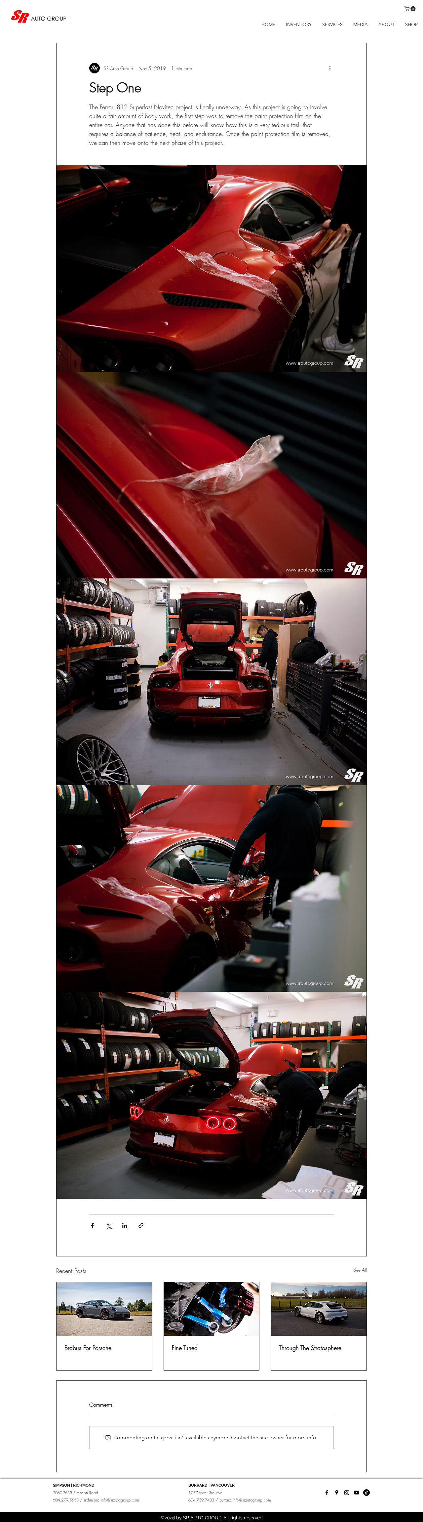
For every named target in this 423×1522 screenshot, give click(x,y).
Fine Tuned (185, 1348)
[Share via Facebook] (92, 1225)
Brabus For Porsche (87, 1348)
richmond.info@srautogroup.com (111, 1500)
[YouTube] (356, 1492)
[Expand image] (358, 173)
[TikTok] (366, 1492)
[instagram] (346, 1492)
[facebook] (327, 1492)
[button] (410, 8)
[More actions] (330, 68)
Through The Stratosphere (310, 1348)
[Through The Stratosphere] (318, 1309)
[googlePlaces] (336, 1492)
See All (360, 1270)
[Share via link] (141, 1225)
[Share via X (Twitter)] (108, 1225)
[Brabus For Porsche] (104, 1309)
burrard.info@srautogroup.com (245, 1500)
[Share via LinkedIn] (125, 1225)
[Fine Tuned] (211, 1309)
